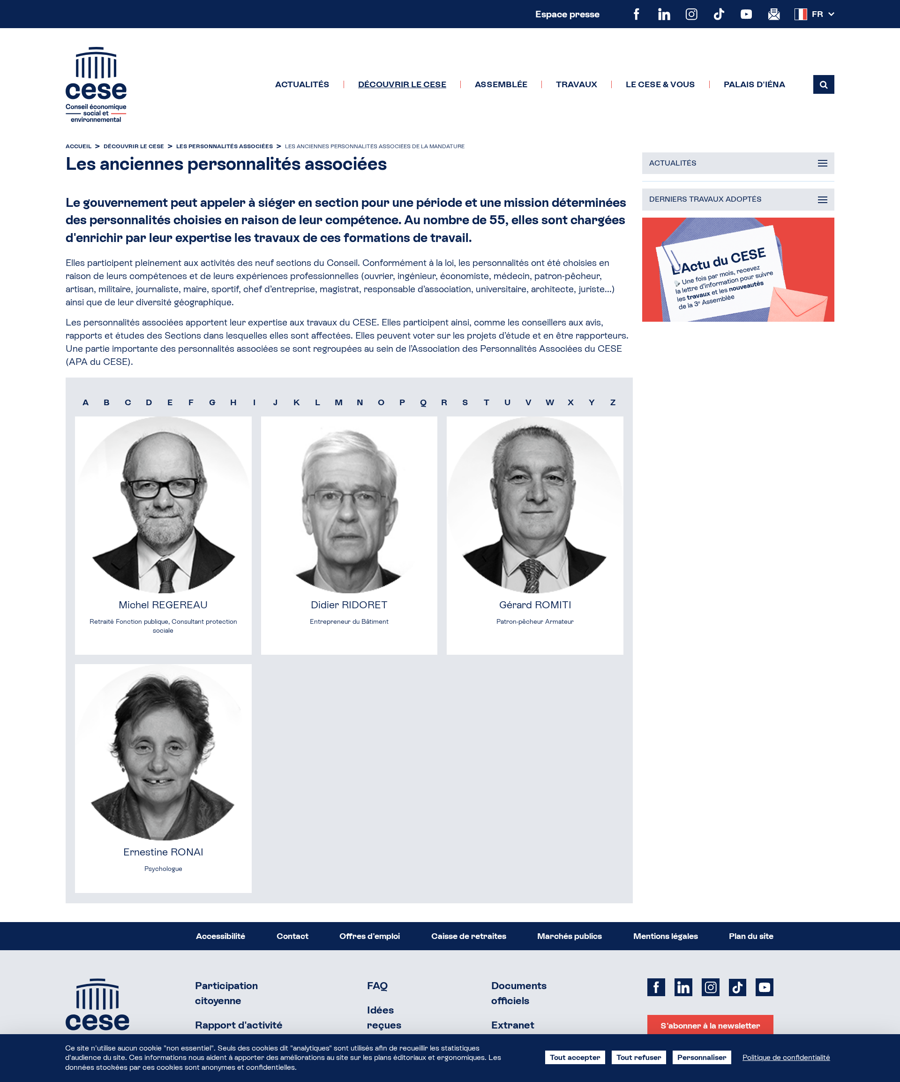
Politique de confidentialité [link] (786, 1057)
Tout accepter (575, 1057)
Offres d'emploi (369, 936)
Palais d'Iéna (754, 84)
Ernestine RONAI (163, 852)
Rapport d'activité (239, 1025)
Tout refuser (638, 1057)
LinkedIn (664, 14)
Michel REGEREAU (163, 605)
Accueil (78, 146)
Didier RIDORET (349, 605)
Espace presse (567, 14)
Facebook (637, 14)
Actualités (302, 84)
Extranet (512, 1025)
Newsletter (774, 14)
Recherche (823, 84)
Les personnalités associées (224, 146)
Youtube (746, 14)
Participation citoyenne (226, 993)
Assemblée (501, 84)
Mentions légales (665, 936)
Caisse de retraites (468, 936)
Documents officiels (519, 993)
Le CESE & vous (660, 84)
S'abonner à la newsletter (710, 1025)
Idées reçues (384, 1017)
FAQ (377, 985)
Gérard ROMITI (535, 605)
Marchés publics (569, 936)
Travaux (576, 84)
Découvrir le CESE (402, 84)
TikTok (719, 14)
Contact (292, 936)
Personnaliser (702, 1057)
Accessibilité (220, 936)
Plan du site (751, 936)
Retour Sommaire (97, 1016)
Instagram (691, 14)
